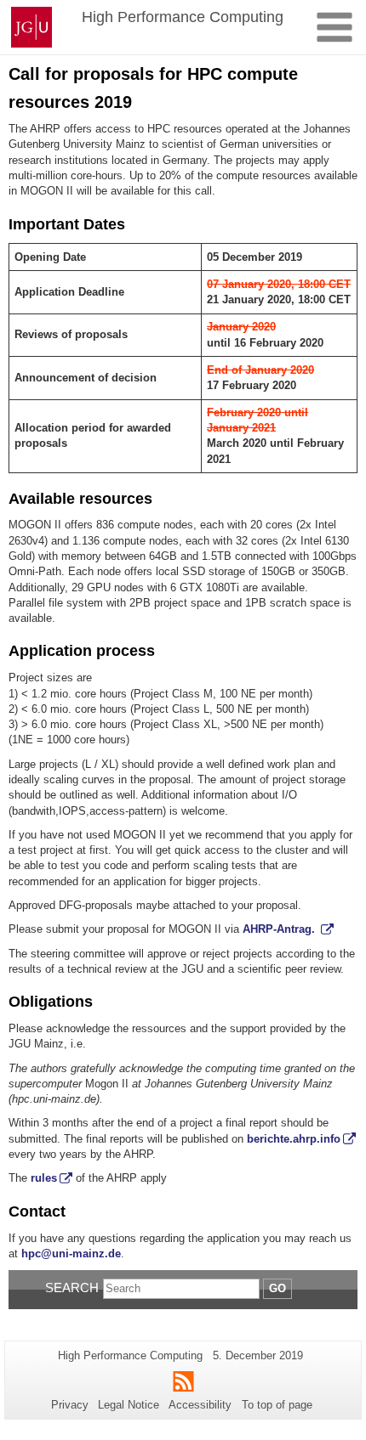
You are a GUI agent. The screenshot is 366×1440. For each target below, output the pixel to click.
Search (72, 1287)
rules (44, 1178)
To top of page (277, 1404)
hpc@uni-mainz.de (71, 1253)
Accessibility (200, 1404)
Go (277, 1288)
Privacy (70, 1404)
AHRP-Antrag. (280, 929)
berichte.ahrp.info (291, 1138)
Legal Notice (128, 1404)
